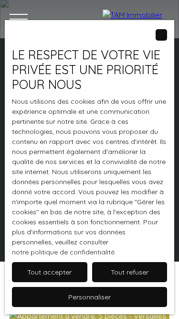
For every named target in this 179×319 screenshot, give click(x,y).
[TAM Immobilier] (136, 19)
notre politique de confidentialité (63, 252)
